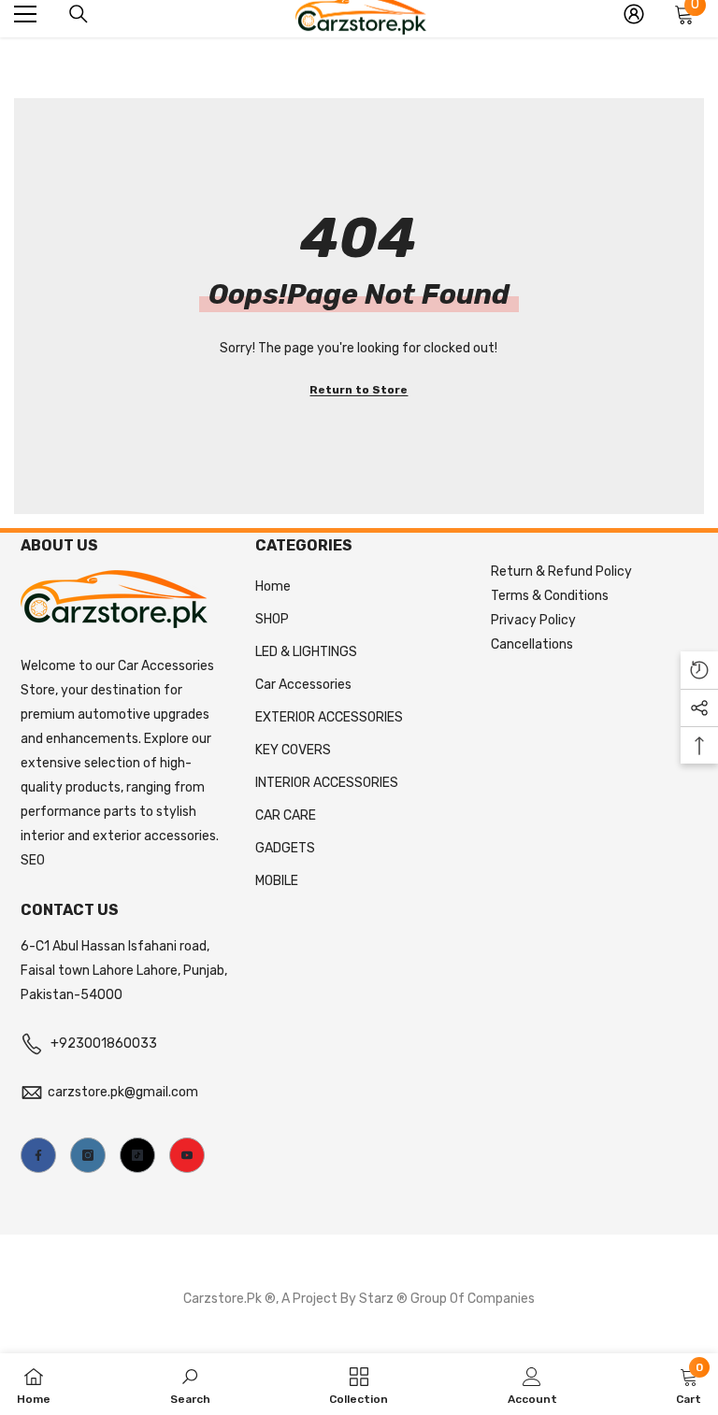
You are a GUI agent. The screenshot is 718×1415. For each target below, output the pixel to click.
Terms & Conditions (550, 596)
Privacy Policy (533, 620)
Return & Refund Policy (561, 571)
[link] (190, 1384)
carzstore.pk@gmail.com (123, 1092)
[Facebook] (38, 1155)
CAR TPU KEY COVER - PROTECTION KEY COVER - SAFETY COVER (183, 1311)
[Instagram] (88, 1155)
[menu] (25, 14)
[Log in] (634, 14)
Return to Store (358, 389)
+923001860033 (103, 1043)
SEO (33, 860)
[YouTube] (187, 1155)
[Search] (78, 14)
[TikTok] (137, 1155)
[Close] (333, 1263)
